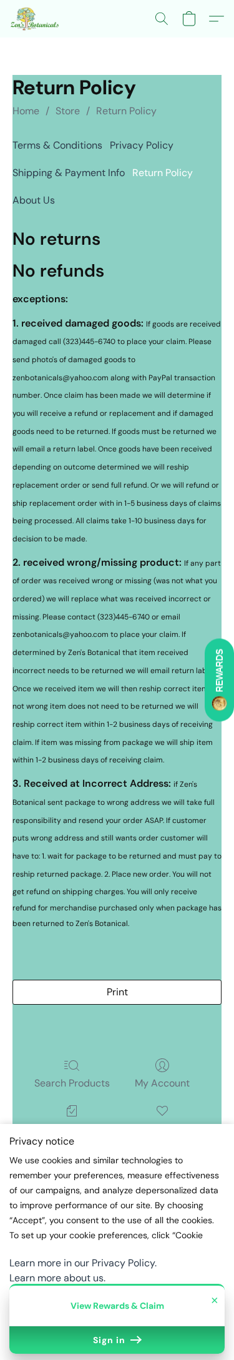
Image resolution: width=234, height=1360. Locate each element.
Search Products (72, 1083)
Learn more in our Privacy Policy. (83, 1262)
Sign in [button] (110, 1340)
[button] (37, 18)
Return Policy (126, 110)
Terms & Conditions (57, 145)
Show (219, 680)
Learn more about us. (57, 1277)
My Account (162, 1083)
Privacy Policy (141, 145)
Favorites (162, 1128)
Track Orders (72, 1128)
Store (68, 110)
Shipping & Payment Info (68, 172)
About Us (33, 200)
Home (25, 110)
